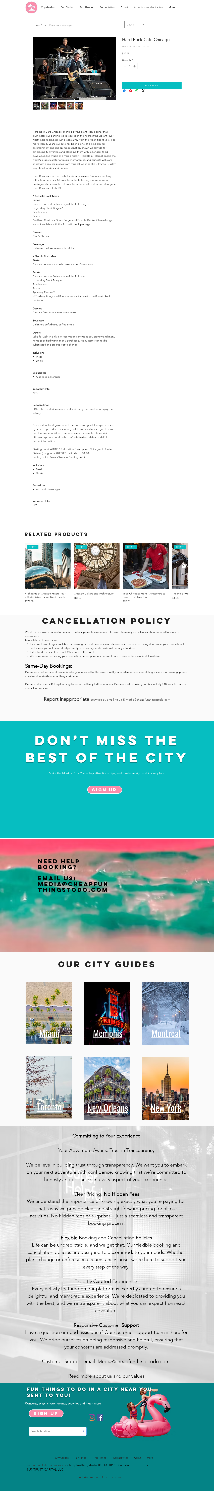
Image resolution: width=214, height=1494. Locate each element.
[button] (135, 24)
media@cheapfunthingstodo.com (58, 676)
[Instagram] (92, 1417)
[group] (106, 573)
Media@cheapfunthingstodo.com (73, 886)
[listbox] (135, 24)
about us (102, 1376)
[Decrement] (125, 66)
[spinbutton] (130, 66)
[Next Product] (184, 566)
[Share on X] (143, 91)
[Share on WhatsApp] (137, 91)
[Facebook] (100, 1417)
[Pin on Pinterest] (131, 91)
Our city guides (107, 964)
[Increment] (135, 66)
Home (36, 24)
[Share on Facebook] (124, 91)
